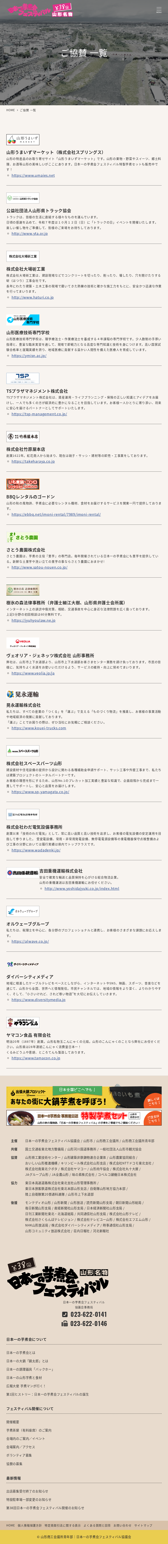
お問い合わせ (123, 1525)
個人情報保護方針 (30, 1525)
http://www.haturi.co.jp (33, 297)
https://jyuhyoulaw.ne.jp (34, 620)
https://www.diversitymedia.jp (39, 999)
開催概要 (12, 1422)
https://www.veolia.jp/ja (33, 673)
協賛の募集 (14, 1464)
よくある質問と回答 (97, 1525)
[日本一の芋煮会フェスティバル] (57, 1277)
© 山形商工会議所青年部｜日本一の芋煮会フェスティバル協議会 (84, 1537)
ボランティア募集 (19, 1455)
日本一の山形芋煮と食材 (24, 1377)
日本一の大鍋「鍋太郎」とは (27, 1361)
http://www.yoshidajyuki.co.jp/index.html (82, 888)
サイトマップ (143, 1525)
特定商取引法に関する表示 (63, 1525)
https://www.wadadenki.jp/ (36, 850)
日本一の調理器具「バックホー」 (30, 1369)
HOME (10, 1525)
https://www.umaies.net (33, 175)
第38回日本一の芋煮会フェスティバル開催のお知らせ (45, 1508)
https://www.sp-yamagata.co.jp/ (40, 791)
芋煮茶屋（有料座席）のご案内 (29, 1430)
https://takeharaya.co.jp (33, 461)
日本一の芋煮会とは (20, 1352)
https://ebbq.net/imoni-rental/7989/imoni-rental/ (56, 514)
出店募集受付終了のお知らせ (27, 1491)
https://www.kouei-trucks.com (39, 727)
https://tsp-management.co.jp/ (39, 413)
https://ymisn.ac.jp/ (29, 355)
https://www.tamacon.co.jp (36, 1057)
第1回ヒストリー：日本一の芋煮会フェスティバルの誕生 (47, 1394)
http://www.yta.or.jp (30, 233)
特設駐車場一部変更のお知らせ (29, 1499)
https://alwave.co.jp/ (30, 941)
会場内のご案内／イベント (25, 1438)
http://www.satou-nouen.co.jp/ (40, 567)
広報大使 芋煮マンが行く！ (26, 1386)
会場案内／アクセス (20, 1447)
